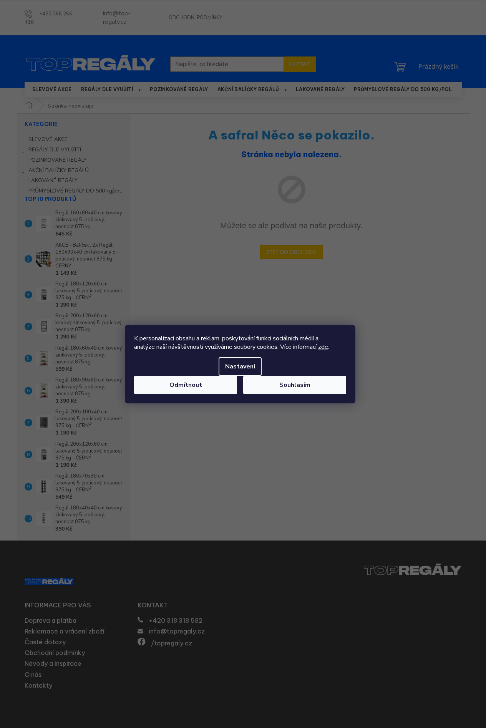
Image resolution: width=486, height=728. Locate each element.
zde (323, 347)
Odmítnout (185, 385)
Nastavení (240, 366)
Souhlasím (294, 385)
